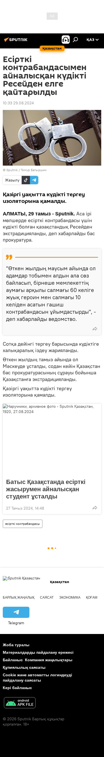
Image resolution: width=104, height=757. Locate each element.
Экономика (69, 597)
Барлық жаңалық (18, 597)
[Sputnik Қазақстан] (17, 41)
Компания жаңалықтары (48, 660)
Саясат (47, 597)
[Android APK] (20, 703)
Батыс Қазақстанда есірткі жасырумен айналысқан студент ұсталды (45, 489)
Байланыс (13, 660)
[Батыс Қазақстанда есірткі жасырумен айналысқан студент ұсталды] (52, 439)
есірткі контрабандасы (22, 524)
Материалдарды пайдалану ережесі (38, 652)
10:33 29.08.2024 (18, 102)
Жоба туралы (16, 645)
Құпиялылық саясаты (24, 667)
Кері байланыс (17, 687)
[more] (94, 328)
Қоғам (91, 597)
